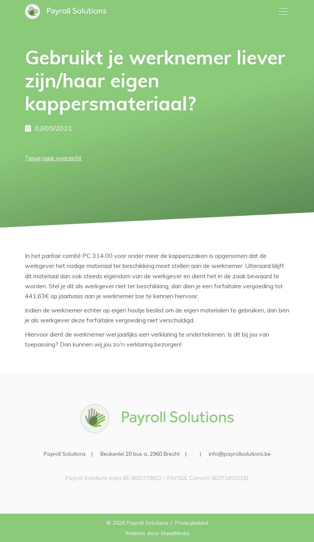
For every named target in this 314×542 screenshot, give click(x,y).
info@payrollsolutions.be (240, 453)
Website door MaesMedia (157, 533)
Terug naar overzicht (53, 158)
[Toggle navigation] (283, 11)
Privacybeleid (191, 522)
